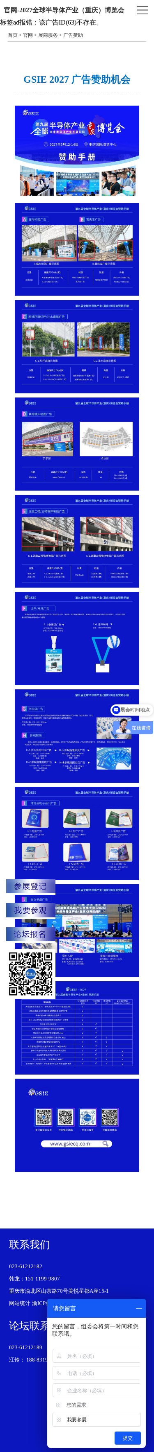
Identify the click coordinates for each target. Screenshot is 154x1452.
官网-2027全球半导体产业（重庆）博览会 (64, 10)
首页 (13, 35)
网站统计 (19, 1303)
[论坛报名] (30, 935)
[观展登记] (30, 911)
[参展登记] (30, 887)
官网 (28, 35)
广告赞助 (73, 35)
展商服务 (48, 35)
